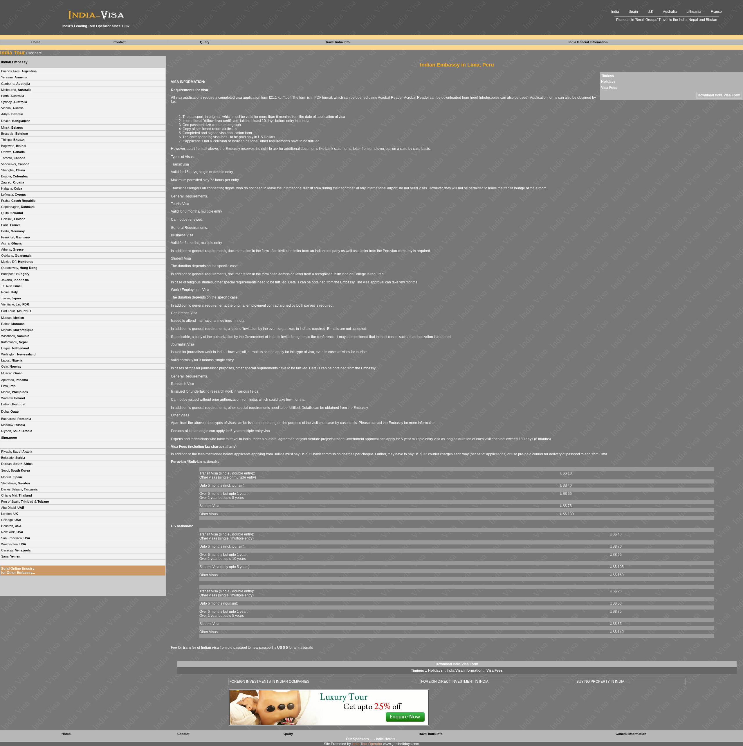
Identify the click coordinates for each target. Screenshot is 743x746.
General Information (631, 734)
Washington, (13, 544)
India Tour (12, 52)
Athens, (12, 249)
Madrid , (11, 477)
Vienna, (12, 108)
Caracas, (15, 550)
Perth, (12, 96)
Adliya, (12, 114)
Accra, (11, 243)
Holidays (608, 82)
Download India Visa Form (719, 95)
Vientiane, (15, 304)
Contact (183, 734)
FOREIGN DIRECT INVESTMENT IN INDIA (454, 682)
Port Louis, (16, 311)
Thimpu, (13, 139)
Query (288, 734)
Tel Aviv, (11, 286)
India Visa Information (464, 670)
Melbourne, (16, 89)
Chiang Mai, (16, 495)
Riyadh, (16, 431)
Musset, (12, 317)
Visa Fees (609, 88)
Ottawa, (13, 152)
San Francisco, (15, 538)
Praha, (18, 200)
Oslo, (11, 366)
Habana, (11, 188)
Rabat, (13, 324)
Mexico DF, (17, 261)
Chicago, (11, 520)
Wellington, (18, 354)
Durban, (17, 463)
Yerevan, (14, 77)
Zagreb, (12, 182)
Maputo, (17, 330)
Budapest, (15, 274)
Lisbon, (13, 404)
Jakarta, (15, 280)
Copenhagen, (18, 206)
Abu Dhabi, (12, 507)
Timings (607, 75)
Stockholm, (15, 483)
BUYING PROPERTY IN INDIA (600, 682)
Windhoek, (15, 336)
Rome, (9, 292)
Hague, (15, 348)
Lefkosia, (13, 194)
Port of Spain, (25, 501)
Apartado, (14, 380)
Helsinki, (13, 219)
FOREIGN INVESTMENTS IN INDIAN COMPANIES (269, 682)
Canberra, (15, 83)
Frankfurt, (15, 237)
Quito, (12, 213)
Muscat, (12, 373)
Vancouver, (15, 164)
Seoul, (15, 470)
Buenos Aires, (19, 71)
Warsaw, (13, 398)
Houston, (11, 526)
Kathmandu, (14, 342)
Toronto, (13, 158)
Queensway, (19, 267)
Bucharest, (16, 418)
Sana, (10, 556)
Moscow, (13, 425)
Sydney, (14, 102)
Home (66, 734)
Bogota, (14, 176)
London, (9, 513)
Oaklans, (16, 255)
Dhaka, (15, 121)
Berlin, (13, 231)
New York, (12, 532)
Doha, (10, 411)
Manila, (14, 392)
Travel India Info (430, 734)
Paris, (11, 225)
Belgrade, (13, 457)
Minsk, (12, 127)
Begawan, (13, 146)
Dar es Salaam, (19, 489)
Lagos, (11, 360)
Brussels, (14, 133)
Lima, (9, 386)
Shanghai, (13, 170)
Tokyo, (11, 298)
